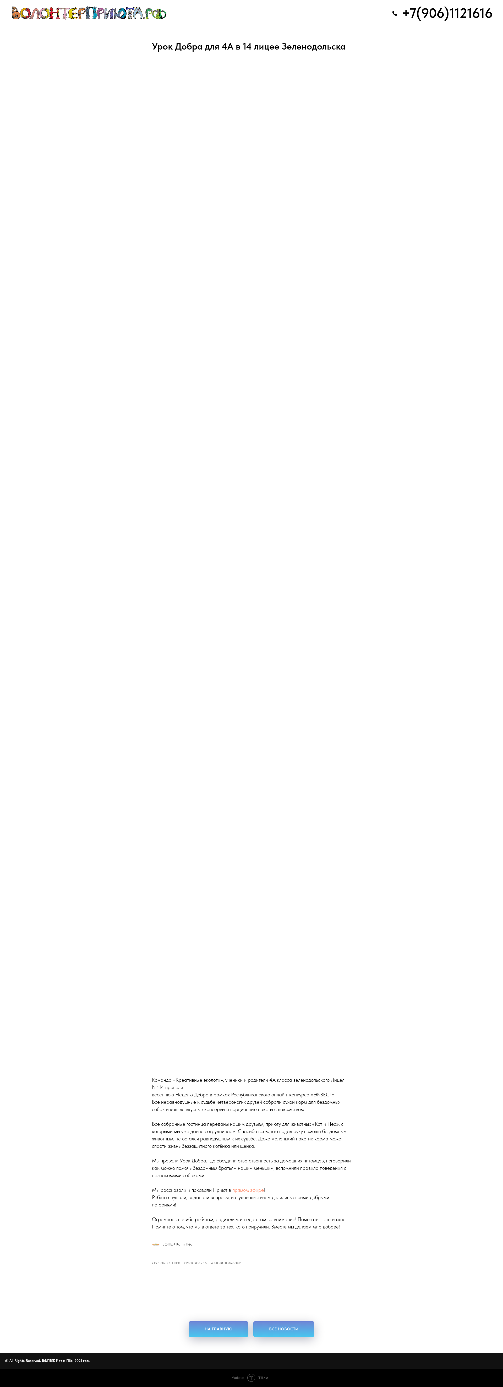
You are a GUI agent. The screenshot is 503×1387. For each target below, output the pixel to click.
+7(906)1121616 (447, 13)
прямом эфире (248, 1190)
